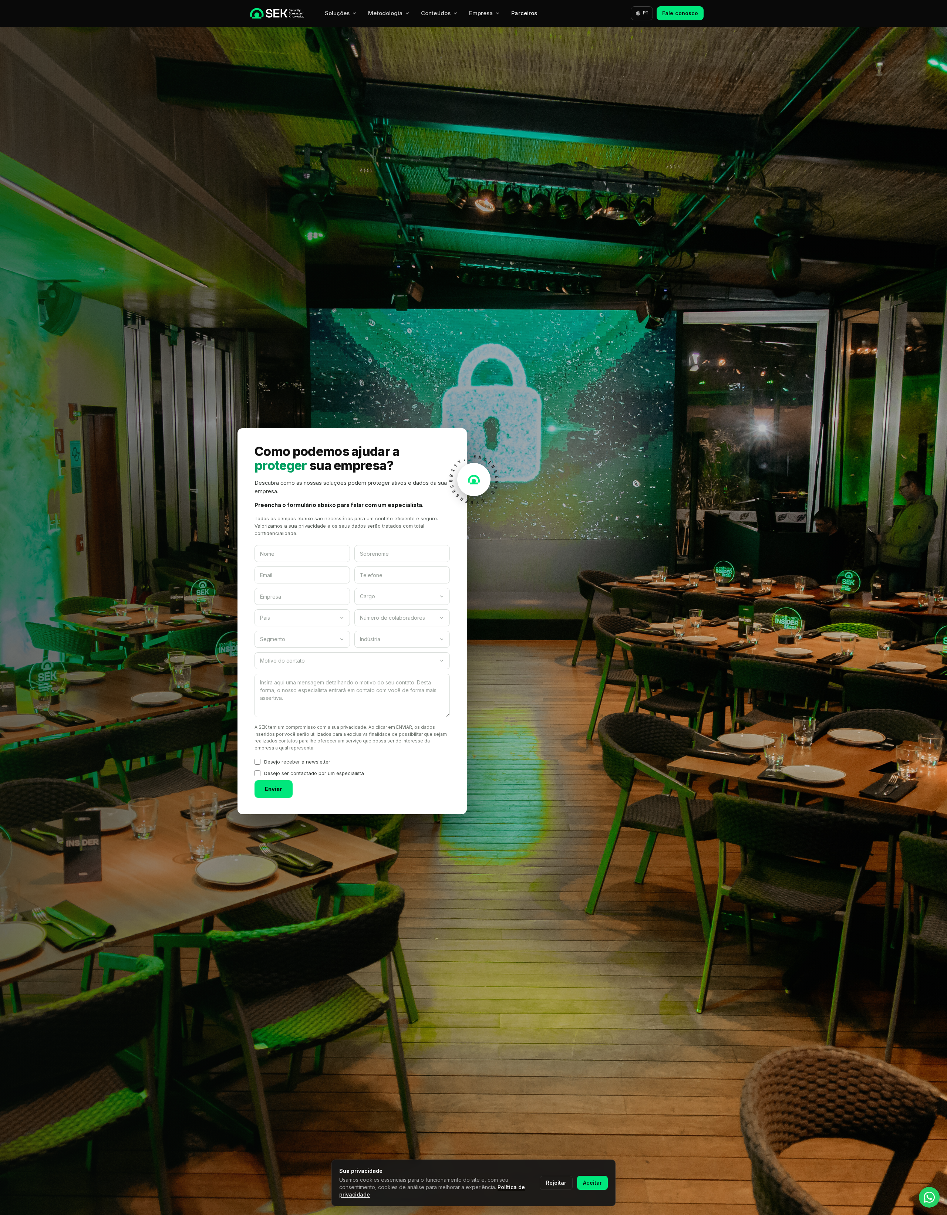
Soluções (337, 13)
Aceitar (592, 1183)
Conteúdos (436, 13)
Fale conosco (680, 13)
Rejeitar (556, 1183)
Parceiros (524, 13)
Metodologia (385, 13)
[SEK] (277, 13)
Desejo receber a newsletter (297, 762)
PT (645, 13)
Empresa (481, 13)
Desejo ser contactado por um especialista (314, 773)
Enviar (273, 788)
